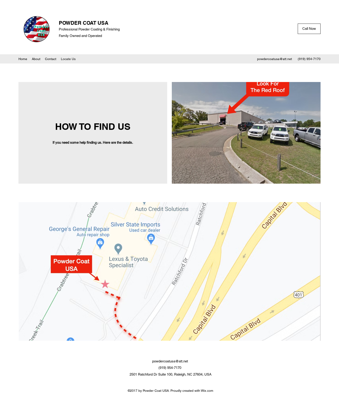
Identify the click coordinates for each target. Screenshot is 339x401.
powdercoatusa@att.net (274, 59)
